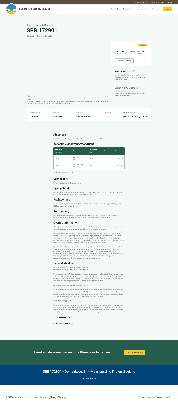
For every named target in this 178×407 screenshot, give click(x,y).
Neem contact (130, 93)
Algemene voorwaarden (163, 397)
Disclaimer (150, 397)
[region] (67, 69)
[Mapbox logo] (31, 96)
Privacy (142, 397)
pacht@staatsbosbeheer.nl (124, 77)
